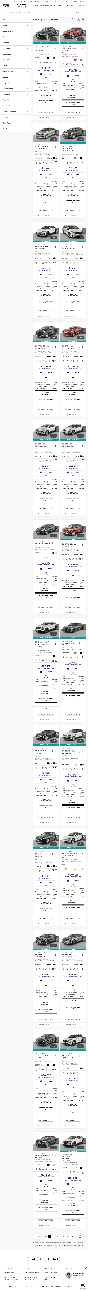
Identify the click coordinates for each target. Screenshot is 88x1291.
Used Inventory (9, 1275)
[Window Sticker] (56, 263)
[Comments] (56, 62)
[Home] (32, 6)
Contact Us (49, 1275)
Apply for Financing (31, 1272)
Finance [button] (65, 5)
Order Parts (29, 1279)
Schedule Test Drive (11, 1279)
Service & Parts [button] (55, 5)
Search (78, 12)
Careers (48, 1279)
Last (72, 1236)
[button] (57, 33)
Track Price (47, 74)
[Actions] (55, 48)
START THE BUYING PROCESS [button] (46, 101)
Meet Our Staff (51, 1277)
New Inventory (9, 1272)
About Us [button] (81, 5)
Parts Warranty (30, 1275)
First (38, 1236)
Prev (45, 1236)
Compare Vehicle (44, 117)
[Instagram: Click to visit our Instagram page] (72, 1273)
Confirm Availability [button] (46, 94)
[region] (46, 86)
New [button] (36, 5)
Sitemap (23, 1286)
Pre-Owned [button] (44, 5)
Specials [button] (73, 5)
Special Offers (9, 1277)
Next (65, 1236)
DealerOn (17, 1286)
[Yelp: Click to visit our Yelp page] (77, 1273)
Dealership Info (51, 1272)
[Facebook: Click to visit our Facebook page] (68, 1273)
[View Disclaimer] (50, 62)
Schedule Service (30, 1277)
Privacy (28, 1286)
